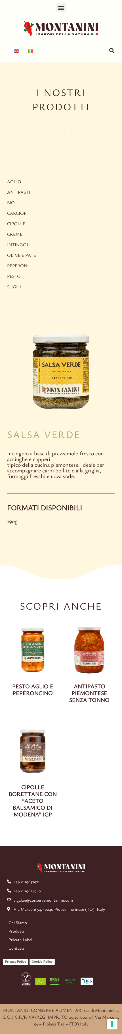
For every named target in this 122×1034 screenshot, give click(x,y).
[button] (61, 7)
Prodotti (16, 931)
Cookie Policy (42, 962)
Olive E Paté (21, 255)
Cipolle (16, 223)
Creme (14, 234)
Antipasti (18, 192)
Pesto (14, 276)
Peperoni (18, 265)
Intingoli (19, 244)
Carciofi (17, 213)
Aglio (14, 181)
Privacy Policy (15, 962)
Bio (11, 202)
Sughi (14, 286)
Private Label (20, 939)
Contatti (16, 948)
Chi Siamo (18, 922)
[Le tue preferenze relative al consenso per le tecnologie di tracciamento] (112, 1024)
